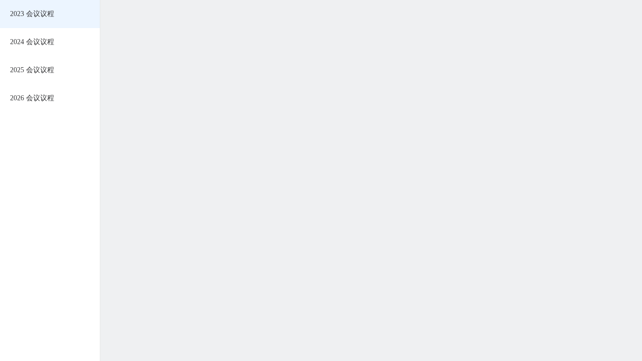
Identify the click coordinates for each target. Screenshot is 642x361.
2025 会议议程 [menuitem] (32, 70)
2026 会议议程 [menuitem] (32, 98)
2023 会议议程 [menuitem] (32, 14)
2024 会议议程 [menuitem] (32, 42)
